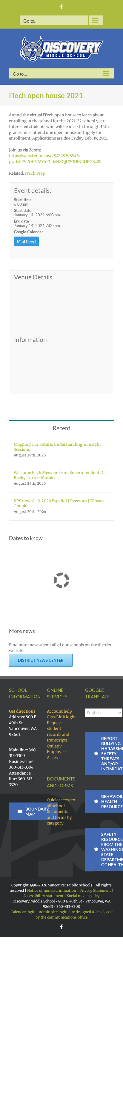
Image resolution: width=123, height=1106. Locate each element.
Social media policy (83, 896)
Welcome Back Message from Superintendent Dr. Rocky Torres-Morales (60, 475)
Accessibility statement (43, 896)
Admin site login (53, 912)
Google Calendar (28, 231)
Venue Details (33, 277)
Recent (61, 428)
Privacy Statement (95, 890)
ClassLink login (61, 716)
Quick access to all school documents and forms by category (61, 811)
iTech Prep (34, 173)
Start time (23, 199)
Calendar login (23, 912)
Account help (59, 711)
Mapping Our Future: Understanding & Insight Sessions (57, 447)
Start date (22, 210)
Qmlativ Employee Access (56, 752)
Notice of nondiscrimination (51, 890)
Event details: (32, 190)
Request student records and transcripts (58, 731)
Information (30, 339)
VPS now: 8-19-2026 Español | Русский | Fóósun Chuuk (59, 503)
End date (21, 221)
